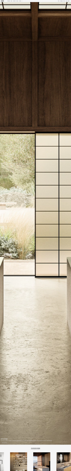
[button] (0, 223)
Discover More (4, 442)
